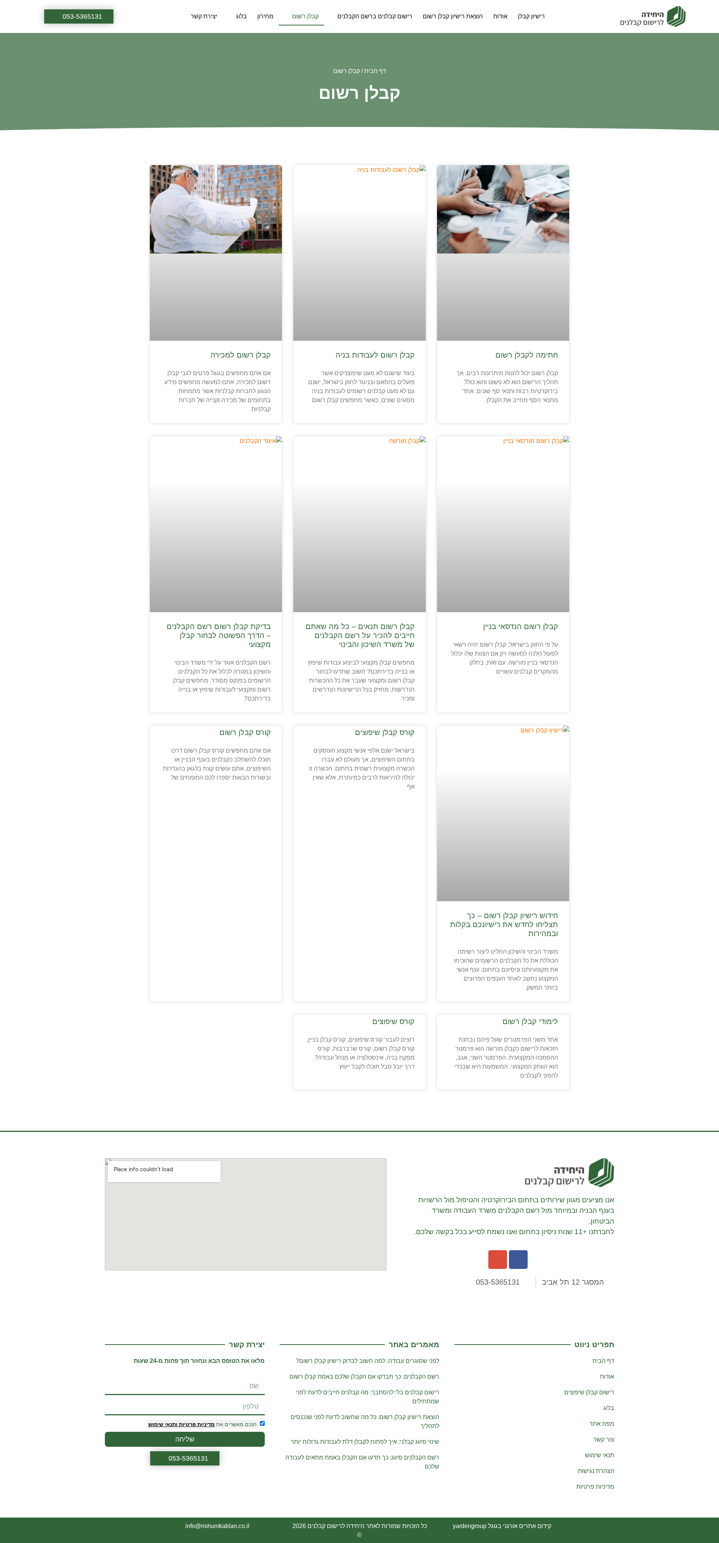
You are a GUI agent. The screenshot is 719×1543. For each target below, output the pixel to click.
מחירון (265, 16)
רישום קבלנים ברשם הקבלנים (374, 16)
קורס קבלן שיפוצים (385, 732)
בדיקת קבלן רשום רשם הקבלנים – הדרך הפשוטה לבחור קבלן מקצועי (219, 635)
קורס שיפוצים (393, 1021)
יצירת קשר (204, 16)
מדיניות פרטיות (196, 1424)
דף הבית (375, 71)
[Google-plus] (497, 1259)
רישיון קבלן (531, 16)
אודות (500, 16)
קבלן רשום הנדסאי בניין (520, 626)
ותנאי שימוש (163, 1424)
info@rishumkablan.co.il (217, 1526)
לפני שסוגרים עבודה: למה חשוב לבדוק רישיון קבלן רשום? (367, 1361)
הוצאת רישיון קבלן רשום (453, 16)
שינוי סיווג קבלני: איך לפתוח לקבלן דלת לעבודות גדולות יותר (365, 1442)
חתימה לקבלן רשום (526, 355)
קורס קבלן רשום (245, 732)
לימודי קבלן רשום (530, 1021)
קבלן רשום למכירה (240, 355)
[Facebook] (518, 1259)
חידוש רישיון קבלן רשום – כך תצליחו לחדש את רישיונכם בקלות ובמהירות (504, 924)
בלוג (241, 16)
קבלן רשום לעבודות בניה (375, 355)
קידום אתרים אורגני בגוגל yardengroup (502, 1526)
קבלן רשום (305, 16)
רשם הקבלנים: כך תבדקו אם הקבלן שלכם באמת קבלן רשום (364, 1376)
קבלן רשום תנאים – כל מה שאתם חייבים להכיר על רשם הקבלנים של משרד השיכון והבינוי (360, 635)
